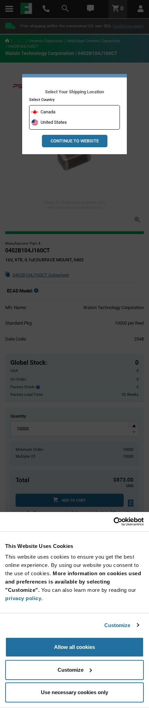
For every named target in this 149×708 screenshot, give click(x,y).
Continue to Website (75, 140)
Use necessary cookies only (74, 692)
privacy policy (23, 598)
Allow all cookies (74, 647)
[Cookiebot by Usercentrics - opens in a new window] (113, 521)
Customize (117, 625)
